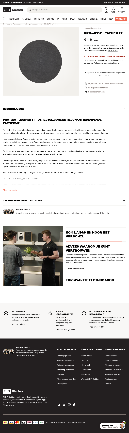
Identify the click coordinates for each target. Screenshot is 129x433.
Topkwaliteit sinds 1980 (90, 265)
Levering (60, 374)
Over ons (84, 360)
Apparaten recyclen (112, 374)
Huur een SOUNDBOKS (114, 370)
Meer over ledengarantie (65, 330)
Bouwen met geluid (112, 360)
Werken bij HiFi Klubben (90, 379)
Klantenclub (85, 365)
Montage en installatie (113, 365)
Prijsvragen (85, 374)
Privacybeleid (62, 384)
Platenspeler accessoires (33, 24)
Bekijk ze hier (113, 51)
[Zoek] (29, 9)
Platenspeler (17, 24)
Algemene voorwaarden (66, 379)
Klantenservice (108, 2)
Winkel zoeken (86, 356)
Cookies (108, 384)
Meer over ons (8, 405)
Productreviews (111, 379)
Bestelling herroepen (65, 370)
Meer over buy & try (96, 327)
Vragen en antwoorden (66, 360)
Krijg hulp (104, 213)
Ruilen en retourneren (65, 365)
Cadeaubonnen (111, 356)
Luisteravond (86, 370)
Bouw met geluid (120, 2)
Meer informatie (38, 2)
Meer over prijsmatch (20, 324)
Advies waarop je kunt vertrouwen (88, 253)
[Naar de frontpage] (13, 9)
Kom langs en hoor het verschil (88, 239)
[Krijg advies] (122, 426)
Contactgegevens (64, 356)
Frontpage (6, 24)
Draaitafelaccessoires (92, 28)
